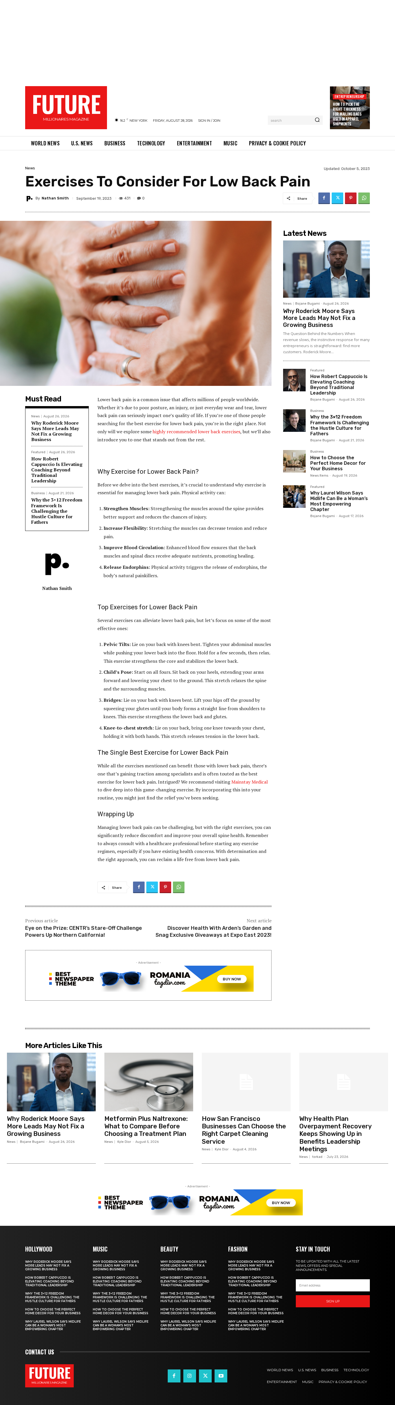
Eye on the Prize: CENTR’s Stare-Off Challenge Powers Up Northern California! (83, 931)
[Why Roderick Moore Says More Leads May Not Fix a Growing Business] (326, 269)
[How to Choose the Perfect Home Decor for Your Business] (294, 461)
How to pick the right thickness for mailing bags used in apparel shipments (347, 114)
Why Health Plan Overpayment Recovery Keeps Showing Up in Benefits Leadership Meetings (335, 1134)
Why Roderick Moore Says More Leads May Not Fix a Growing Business (55, 431)
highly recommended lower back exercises (196, 431)
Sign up (333, 1301)
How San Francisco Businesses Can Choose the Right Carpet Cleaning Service (244, 1130)
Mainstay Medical (249, 782)
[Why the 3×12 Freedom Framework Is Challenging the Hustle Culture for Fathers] (294, 420)
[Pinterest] (351, 198)
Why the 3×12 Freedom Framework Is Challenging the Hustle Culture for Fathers (56, 511)
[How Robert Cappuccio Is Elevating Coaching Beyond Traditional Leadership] (294, 380)
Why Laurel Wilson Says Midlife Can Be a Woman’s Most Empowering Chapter (339, 501)
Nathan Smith (55, 198)
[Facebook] (324, 198)
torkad (317, 1157)
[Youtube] (221, 1375)
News (30, 168)
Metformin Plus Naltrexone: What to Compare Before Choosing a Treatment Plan (146, 1126)
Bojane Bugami (307, 304)
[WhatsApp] (364, 198)
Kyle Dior (124, 1142)
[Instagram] (189, 1375)
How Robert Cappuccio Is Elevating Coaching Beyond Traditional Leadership (56, 470)
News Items (319, 475)
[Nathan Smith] (30, 198)
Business (317, 411)
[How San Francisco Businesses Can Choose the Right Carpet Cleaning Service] (246, 1082)
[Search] (317, 120)
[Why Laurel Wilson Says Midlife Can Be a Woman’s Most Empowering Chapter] (294, 496)
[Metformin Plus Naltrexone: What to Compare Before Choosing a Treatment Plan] (148, 1082)
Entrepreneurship (349, 96)
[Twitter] (337, 198)
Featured (317, 370)
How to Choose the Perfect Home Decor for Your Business (338, 463)
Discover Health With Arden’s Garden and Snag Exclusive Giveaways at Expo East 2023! (214, 931)
